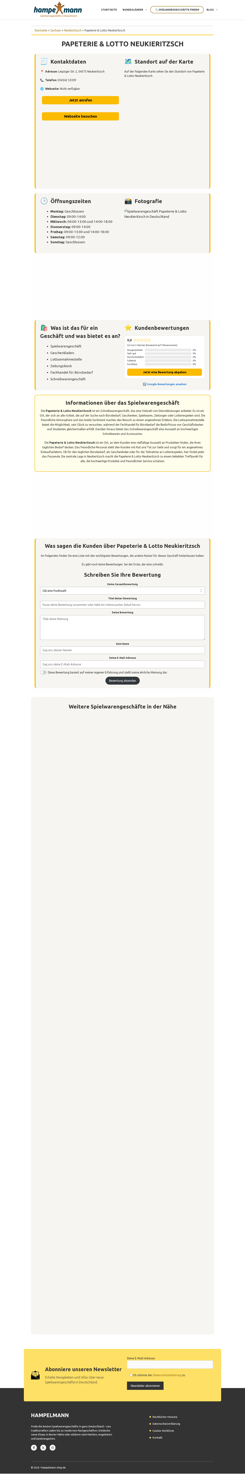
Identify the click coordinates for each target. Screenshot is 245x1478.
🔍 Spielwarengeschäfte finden (177, 9)
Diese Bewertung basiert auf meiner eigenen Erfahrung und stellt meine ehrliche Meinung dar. (107, 672)
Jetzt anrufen (80, 100)
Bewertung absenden (122, 680)
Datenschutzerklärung (167, 1375)
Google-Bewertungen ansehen (167, 384)
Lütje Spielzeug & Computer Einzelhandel (74, 1310)
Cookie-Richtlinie (163, 1430)
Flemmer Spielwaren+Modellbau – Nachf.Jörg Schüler (83, 1010)
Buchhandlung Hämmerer (61, 1110)
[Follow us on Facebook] (34, 1448)
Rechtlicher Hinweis (164, 1416)
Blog (210, 9)
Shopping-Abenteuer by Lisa (64, 810)
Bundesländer (133, 9)
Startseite (109, 9)
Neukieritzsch (72, 30)
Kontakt (157, 1437)
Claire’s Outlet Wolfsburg (62, 1210)
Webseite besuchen (80, 116)
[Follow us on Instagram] (52, 1448)
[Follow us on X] (43, 1448)
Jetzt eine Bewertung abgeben (164, 372)
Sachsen (55, 30)
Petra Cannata (53, 910)
